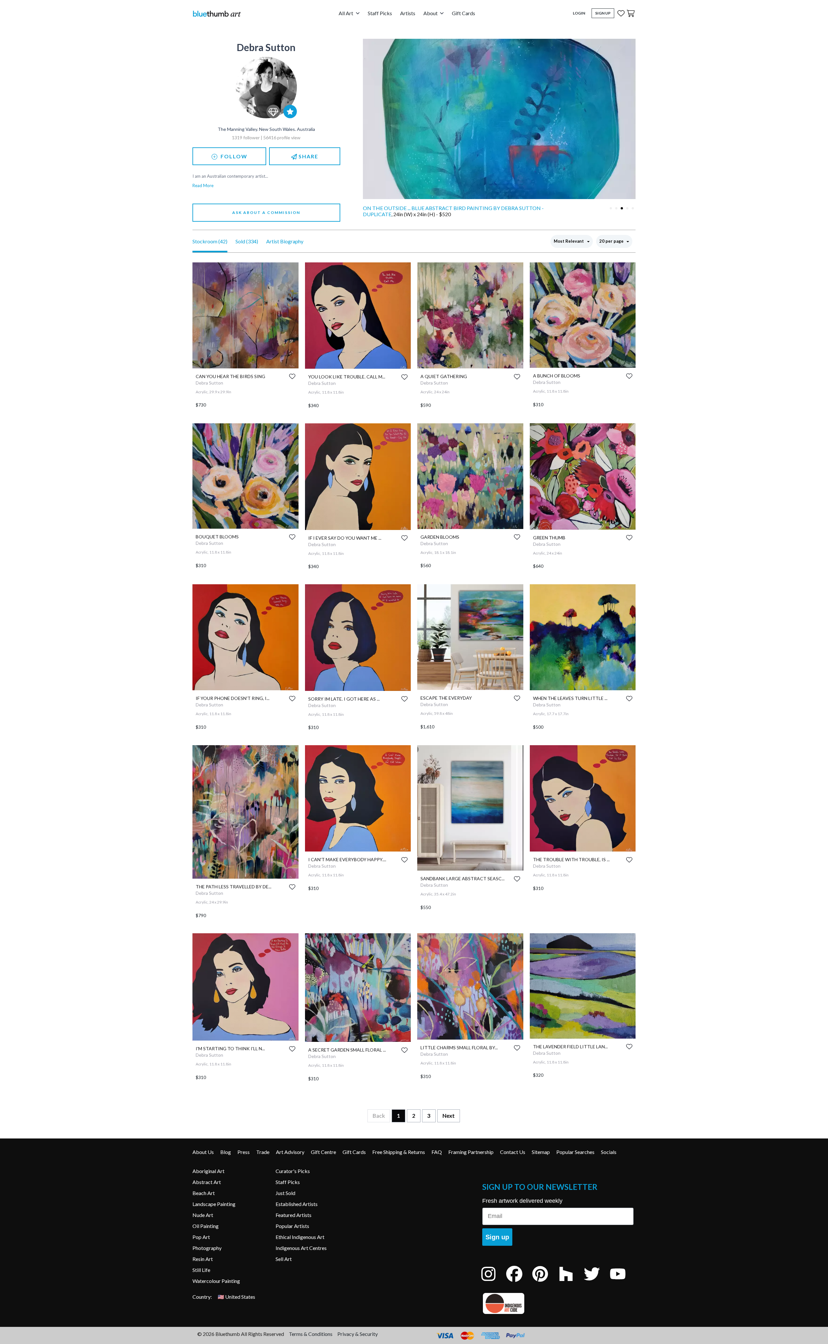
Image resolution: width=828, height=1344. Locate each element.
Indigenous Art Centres (301, 1248)
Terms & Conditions (310, 1334)
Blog (225, 1152)
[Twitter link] (597, 1282)
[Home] (216, 13)
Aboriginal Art (208, 1171)
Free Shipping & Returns (398, 1152)
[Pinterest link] (545, 1282)
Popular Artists (292, 1226)
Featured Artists (293, 1215)
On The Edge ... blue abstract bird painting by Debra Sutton (448, 208)
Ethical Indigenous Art (300, 1237)
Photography (207, 1248)
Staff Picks (380, 13)
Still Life (201, 1270)
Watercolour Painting (216, 1281)
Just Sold (285, 1193)
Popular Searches (575, 1152)
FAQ (436, 1152)
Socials (608, 1152)
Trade (262, 1152)
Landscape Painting (213, 1204)
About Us (203, 1152)
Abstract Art (206, 1182)
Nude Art (202, 1215)
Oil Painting (205, 1226)
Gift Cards (463, 13)
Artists (407, 13)
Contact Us (512, 1152)
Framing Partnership (471, 1152)
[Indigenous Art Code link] (558, 1303)
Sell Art (284, 1259)
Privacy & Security (357, 1334)
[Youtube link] (623, 1282)
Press (243, 1152)
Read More (202, 185)
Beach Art (203, 1193)
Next (448, 1115)
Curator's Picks (293, 1171)
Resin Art (202, 1259)
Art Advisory (290, 1152)
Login (579, 13)
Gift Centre (323, 1152)
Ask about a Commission (266, 212)
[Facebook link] (519, 1282)
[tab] (611, 208)
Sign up (497, 1237)
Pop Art (201, 1237)
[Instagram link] (493, 1282)
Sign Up (603, 13)
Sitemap (541, 1152)
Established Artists (297, 1204)
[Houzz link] (571, 1282)
